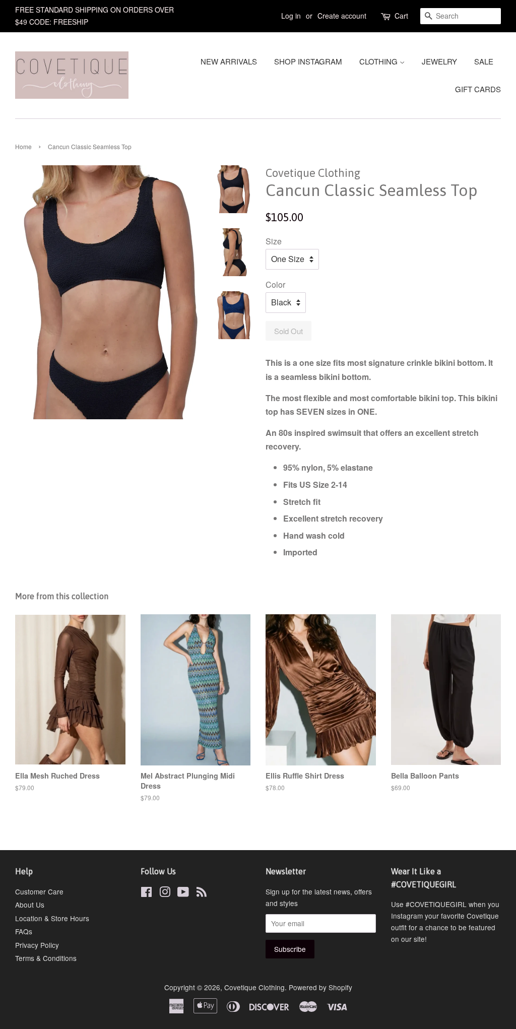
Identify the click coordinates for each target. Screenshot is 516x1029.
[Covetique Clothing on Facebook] (146, 893)
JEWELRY (439, 61)
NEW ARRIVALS (229, 61)
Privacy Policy (37, 945)
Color (275, 284)
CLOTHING (379, 61)
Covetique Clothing (254, 987)
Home (23, 146)
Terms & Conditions (46, 958)
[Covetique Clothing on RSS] (201, 893)
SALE (483, 61)
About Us (29, 904)
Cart (401, 16)
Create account (341, 16)
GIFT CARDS (478, 89)
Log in (291, 16)
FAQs (23, 931)
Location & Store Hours (52, 918)
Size (274, 241)
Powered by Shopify (320, 987)
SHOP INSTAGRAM (308, 61)
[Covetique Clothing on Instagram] (164, 893)
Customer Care (39, 891)
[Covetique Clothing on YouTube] (183, 893)
